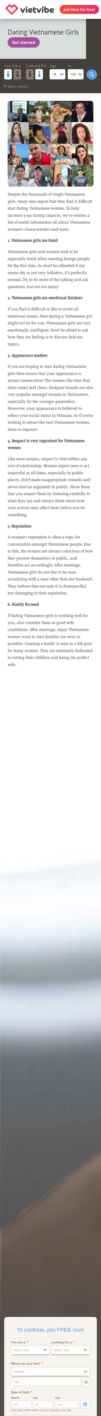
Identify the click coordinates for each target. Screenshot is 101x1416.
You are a (12, 66)
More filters (17, 86)
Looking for (36, 66)
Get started (23, 42)
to (70, 66)
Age (53, 66)
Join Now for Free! (79, 9)
